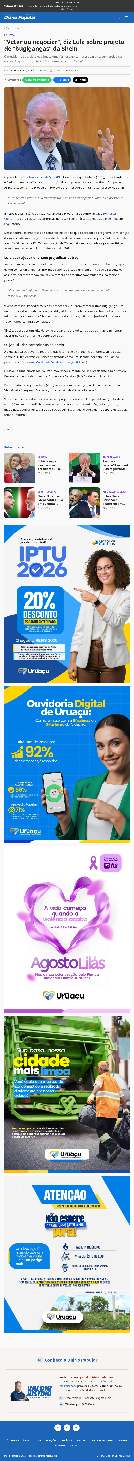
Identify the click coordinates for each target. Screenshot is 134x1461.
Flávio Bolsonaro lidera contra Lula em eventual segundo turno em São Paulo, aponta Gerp (51, 505)
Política (17, 28)
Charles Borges (122, 1455)
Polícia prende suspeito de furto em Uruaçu (47, 6)
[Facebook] (67, 9)
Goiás (37, 1440)
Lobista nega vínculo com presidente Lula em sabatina (49, 466)
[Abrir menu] (127, 17)
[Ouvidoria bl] (67, 764)
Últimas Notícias (17, 1440)
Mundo (60, 1445)
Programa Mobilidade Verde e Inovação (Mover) (54, 362)
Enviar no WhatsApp (38, 79)
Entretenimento (103, 1440)
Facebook (64, 79)
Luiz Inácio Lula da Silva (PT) (42, 177)
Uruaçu (82, 1440)
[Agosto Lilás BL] (67, 929)
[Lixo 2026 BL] (67, 1254)
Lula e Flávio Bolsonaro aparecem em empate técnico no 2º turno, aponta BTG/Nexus (116, 505)
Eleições (51, 1440)
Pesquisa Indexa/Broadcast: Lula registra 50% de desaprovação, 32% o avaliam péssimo (116, 470)
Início (6, 28)
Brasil (123, 1440)
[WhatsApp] (71, 9)
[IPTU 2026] (67, 604)
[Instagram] (62, 9)
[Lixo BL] (67, 1094)
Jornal (74, 1445)
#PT (8, 429)
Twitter (82, 79)
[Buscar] (118, 17)
